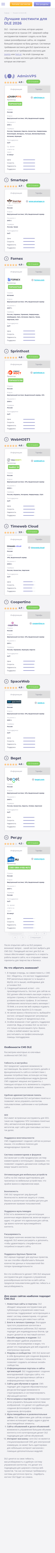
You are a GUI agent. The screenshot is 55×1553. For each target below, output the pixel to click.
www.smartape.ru (36, 201)
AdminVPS (26, 76)
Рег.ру (16, 837)
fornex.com (39, 280)
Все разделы (42, 4)
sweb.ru (41, 703)
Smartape (19, 180)
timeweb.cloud (37, 548)
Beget (16, 758)
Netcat (18, 54)
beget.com (39, 779)
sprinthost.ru (38, 373)
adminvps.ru (39, 97)
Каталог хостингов (21, 4)
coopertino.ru (38, 623)
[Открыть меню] (4, 4)
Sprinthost (20, 351)
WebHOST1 (20, 439)
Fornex (17, 258)
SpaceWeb (20, 681)
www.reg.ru (39, 859)
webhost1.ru (39, 461)
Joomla (7, 54)
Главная (6, 13)
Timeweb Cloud (24, 526)
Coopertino (21, 602)
